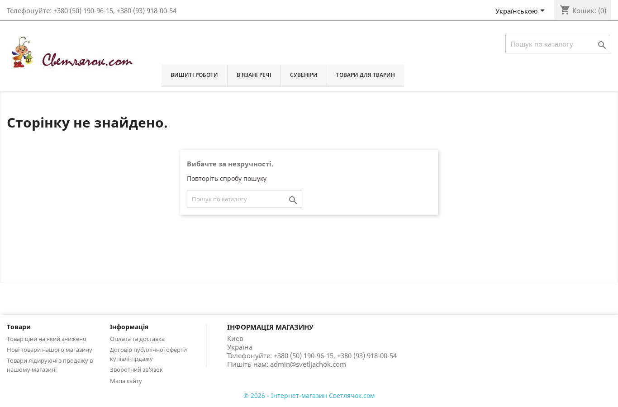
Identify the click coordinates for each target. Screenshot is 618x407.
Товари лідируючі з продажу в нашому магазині (50, 365)
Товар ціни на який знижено (46, 339)
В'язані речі (254, 75)
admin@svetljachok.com (308, 364)
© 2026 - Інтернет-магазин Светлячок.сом (309, 395)
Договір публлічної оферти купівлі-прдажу (148, 354)
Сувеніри (304, 75)
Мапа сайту (126, 381)
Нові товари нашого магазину (49, 349)
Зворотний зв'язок (136, 369)
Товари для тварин (365, 75)
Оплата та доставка (137, 339)
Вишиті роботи (194, 75)
